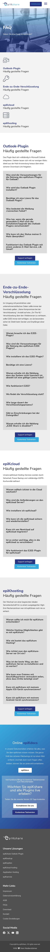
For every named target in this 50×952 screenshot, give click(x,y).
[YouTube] (13, 933)
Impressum (7, 891)
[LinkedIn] (17, 933)
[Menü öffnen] (46, 4)
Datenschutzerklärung (12, 895)
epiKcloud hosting (10, 867)
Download (35, 4)
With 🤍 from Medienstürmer (25, 948)
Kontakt (6, 914)
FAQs (5, 905)
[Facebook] (4, 933)
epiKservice (7, 877)
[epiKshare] (11, 4)
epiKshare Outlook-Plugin (13, 854)
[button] (25, 177)
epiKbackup (7, 858)
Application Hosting (11, 872)
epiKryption (7, 863)
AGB (5, 900)
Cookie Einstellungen (11, 918)
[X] (8, 933)
